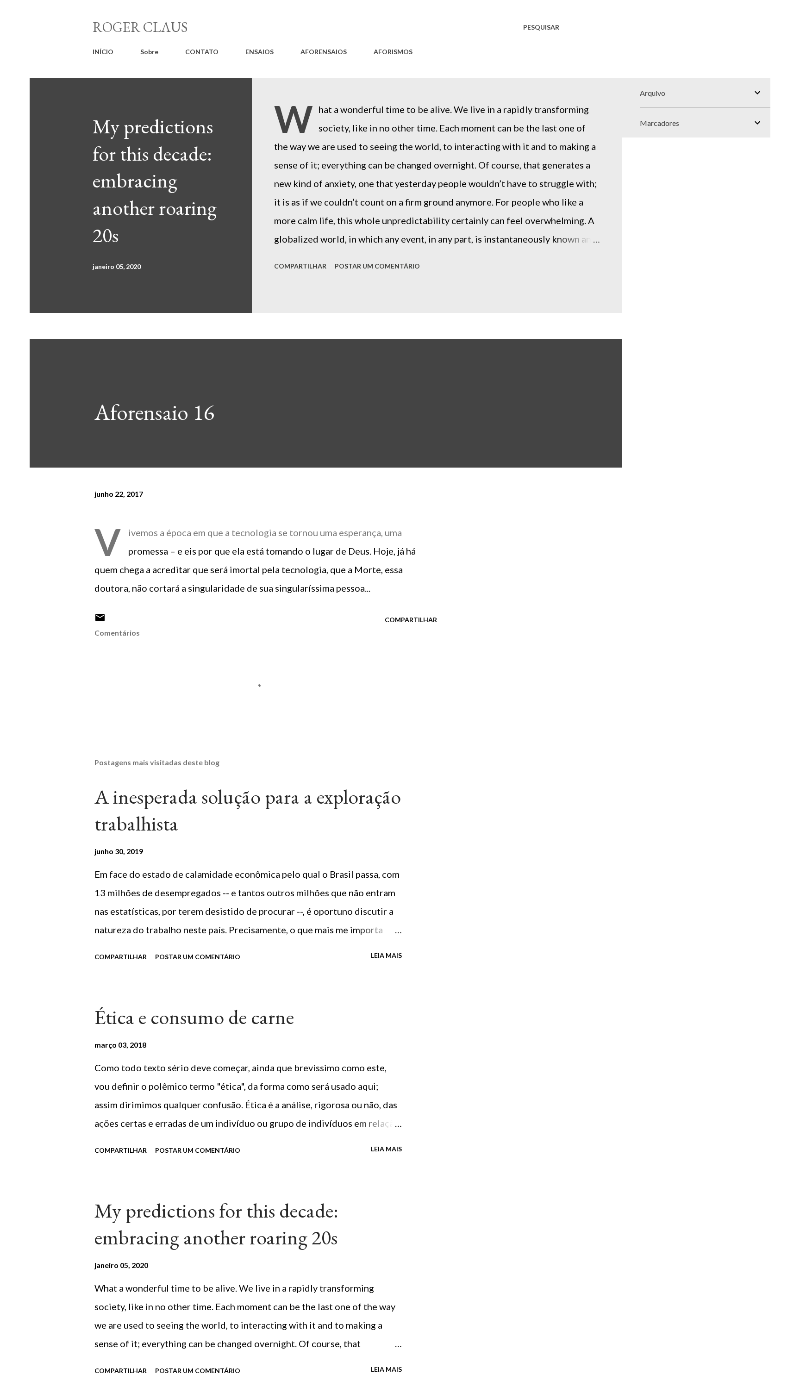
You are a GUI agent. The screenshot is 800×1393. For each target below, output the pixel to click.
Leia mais (386, 955)
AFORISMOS (393, 52)
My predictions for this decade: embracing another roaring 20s (155, 180)
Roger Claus (140, 27)
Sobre (149, 52)
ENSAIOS (259, 52)
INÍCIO (103, 52)
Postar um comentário (377, 266)
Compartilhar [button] (300, 266)
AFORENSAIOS (323, 52)
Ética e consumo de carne (194, 1017)
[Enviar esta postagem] (100, 621)
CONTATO (202, 52)
